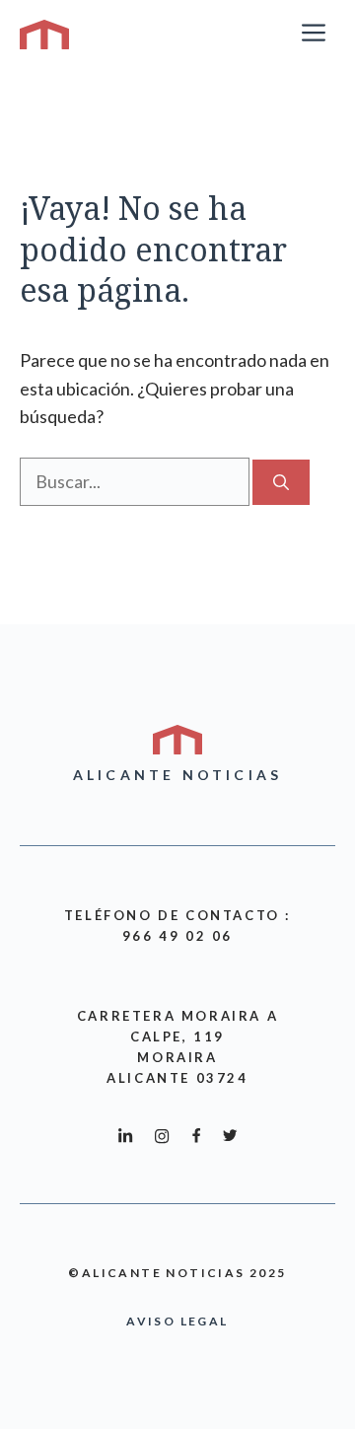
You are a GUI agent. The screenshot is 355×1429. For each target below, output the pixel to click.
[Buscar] (281, 482)
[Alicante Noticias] (44, 34)
